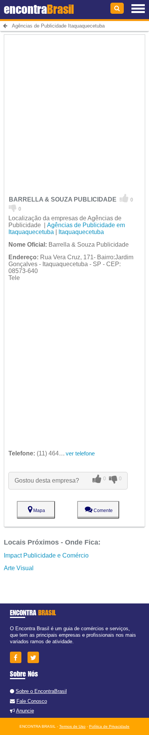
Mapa (38, 510)
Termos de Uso (72, 726)
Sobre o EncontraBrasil (41, 691)
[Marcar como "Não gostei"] (13, 207)
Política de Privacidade (109, 726)
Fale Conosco (31, 701)
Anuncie (25, 711)
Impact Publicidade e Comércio (46, 555)
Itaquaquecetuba (81, 232)
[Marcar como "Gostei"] (124, 198)
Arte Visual (19, 568)
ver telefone (80, 453)
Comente (102, 510)
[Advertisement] (74, 109)
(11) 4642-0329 (43, 453)
